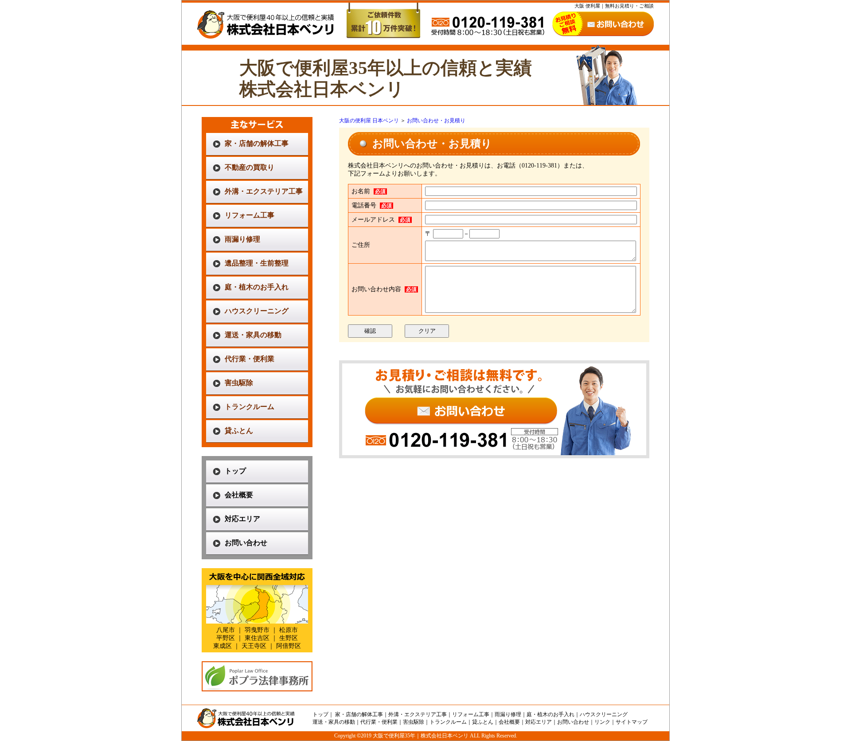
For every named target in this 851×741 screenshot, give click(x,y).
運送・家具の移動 (253, 335)
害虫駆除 (239, 382)
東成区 (222, 646)
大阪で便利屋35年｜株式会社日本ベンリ (420, 736)
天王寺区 (254, 646)
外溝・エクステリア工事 (264, 191)
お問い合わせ (246, 542)
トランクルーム (249, 406)
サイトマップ (632, 722)
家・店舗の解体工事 (257, 143)
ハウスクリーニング (257, 311)
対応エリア (242, 519)
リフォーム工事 (249, 215)
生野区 (288, 638)
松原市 (288, 630)
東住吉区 (257, 638)
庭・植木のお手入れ (257, 287)
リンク (602, 722)
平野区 (225, 638)
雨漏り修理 (242, 239)
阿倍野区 (288, 646)
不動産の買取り (249, 167)
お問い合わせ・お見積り (436, 120)
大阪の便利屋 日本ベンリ (369, 120)
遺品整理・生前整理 (257, 263)
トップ (235, 471)
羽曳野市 (257, 630)
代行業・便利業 (249, 359)
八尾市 (225, 630)
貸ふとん (239, 430)
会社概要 (239, 495)
